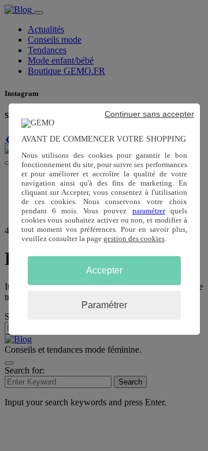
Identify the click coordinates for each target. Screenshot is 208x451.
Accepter (104, 270)
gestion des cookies (134, 238)
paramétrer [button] (148, 210)
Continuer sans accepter (149, 114)
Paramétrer (104, 305)
